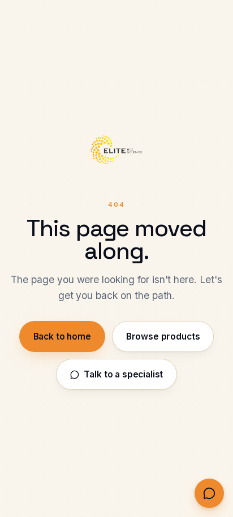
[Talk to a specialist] (209, 493)
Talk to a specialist (123, 374)
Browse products (163, 336)
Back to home (62, 336)
